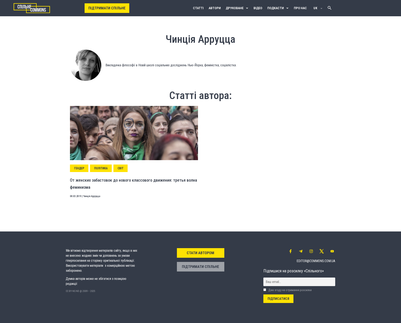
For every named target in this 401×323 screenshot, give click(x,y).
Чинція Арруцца (91, 196)
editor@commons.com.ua (316, 261)
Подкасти (275, 8)
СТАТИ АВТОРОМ (200, 253)
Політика (101, 168)
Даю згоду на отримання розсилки (290, 290)
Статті (198, 8)
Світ (120, 168)
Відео (258, 8)
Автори (215, 8)
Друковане (235, 8)
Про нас (300, 8)
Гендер (79, 168)
